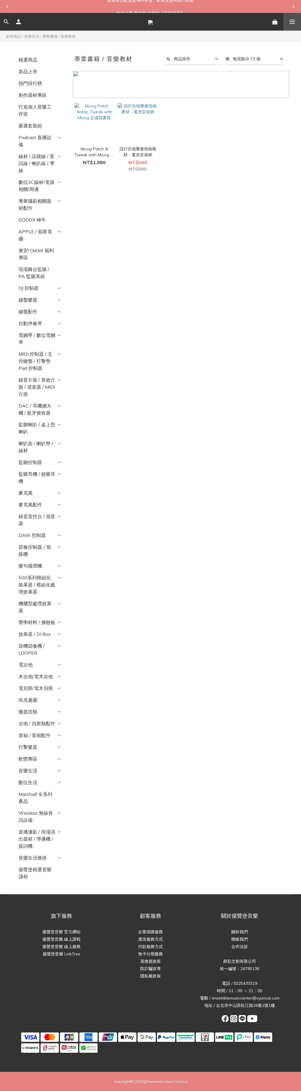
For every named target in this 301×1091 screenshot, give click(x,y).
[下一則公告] (293, 6)
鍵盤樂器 (28, 300)
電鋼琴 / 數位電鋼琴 (37, 338)
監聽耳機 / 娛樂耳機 (37, 477)
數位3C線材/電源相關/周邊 (36, 185)
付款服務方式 (150, 946)
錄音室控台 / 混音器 (37, 519)
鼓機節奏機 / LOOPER (32, 649)
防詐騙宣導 (150, 968)
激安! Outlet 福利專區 (36, 253)
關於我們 (239, 931)
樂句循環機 (30, 566)
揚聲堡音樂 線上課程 (61, 939)
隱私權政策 (150, 976)
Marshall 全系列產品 (35, 797)
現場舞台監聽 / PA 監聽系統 (34, 272)
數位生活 (28, 782)
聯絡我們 (239, 939)
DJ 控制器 (29, 288)
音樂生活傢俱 (33, 858)
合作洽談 (239, 946)
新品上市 (28, 71)
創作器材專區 (33, 95)
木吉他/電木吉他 (36, 676)
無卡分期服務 (150, 954)
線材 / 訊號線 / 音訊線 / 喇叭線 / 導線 (36, 163)
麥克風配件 (30, 505)
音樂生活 (31, 36)
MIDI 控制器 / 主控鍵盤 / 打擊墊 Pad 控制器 (35, 361)
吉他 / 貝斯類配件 (37, 723)
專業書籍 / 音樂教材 (59, 36)
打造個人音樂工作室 (35, 110)
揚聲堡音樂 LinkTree (61, 954)
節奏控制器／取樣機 (35, 550)
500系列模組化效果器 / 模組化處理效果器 (37, 585)
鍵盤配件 (28, 312)
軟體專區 (28, 759)
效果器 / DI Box (35, 634)
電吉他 (26, 665)
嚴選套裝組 (30, 126)
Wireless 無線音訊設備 (36, 816)
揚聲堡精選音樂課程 (35, 873)
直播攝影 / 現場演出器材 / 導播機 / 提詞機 (37, 839)
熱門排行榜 (30, 83)
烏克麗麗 (28, 700)
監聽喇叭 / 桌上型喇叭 (37, 428)
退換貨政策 (150, 961)
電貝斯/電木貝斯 (36, 688)
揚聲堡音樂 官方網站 (61, 931)
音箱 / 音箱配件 (35, 735)
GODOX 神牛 (32, 220)
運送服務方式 (150, 939)
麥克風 (26, 493)
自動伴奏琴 (30, 323)
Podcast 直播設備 (35, 140)
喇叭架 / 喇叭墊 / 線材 (36, 446)
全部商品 (13, 36)
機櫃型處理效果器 (35, 607)
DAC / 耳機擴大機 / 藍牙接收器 (35, 409)
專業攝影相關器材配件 (35, 204)
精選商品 (28, 60)
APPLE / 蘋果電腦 (35, 235)
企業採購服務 (150, 931)
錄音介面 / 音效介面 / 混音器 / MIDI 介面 (37, 387)
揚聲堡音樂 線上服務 (61, 946)
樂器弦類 (28, 712)
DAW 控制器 (32, 535)
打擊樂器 (28, 747)
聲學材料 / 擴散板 (37, 622)
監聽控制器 (30, 462)
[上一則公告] (7, 6)
